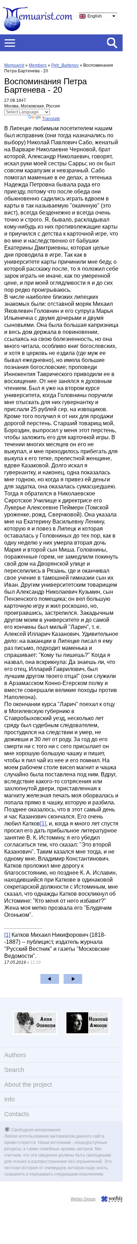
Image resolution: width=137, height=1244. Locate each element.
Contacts (16, 1114)
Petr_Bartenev (65, 65)
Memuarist (14, 65)
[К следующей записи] (73, 979)
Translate (51, 118)
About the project (28, 1084)
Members (38, 65)
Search (14, 1069)
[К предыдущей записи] (49, 979)
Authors (15, 1055)
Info (9, 1099)
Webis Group (83, 1199)
